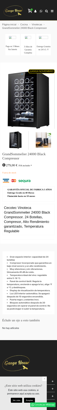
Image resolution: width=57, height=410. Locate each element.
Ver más (16, 400)
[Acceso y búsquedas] (35, 11)
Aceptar (29, 400)
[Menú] (52, 11)
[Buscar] (46, 11)
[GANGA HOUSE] (13, 10)
